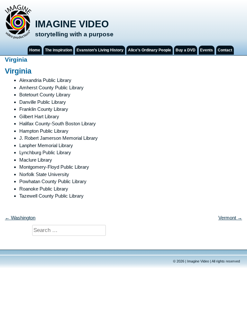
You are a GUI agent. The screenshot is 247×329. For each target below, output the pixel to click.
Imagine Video (72, 24)
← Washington (20, 217)
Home (34, 50)
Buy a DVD (186, 50)
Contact (225, 50)
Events (206, 50)
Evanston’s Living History (100, 50)
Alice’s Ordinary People (149, 50)
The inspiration (58, 50)
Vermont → (230, 217)
